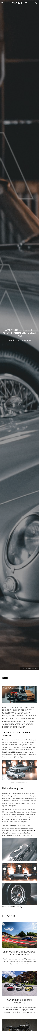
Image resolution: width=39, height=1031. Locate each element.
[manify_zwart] (19, 3)
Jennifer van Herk (26, 340)
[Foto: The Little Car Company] (19, 872)
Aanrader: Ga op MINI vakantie (19, 1001)
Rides (6, 678)
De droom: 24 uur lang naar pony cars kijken (19, 953)
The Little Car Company (21, 782)
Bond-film (14, 745)
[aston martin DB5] (19, 849)
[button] (2, 3)
